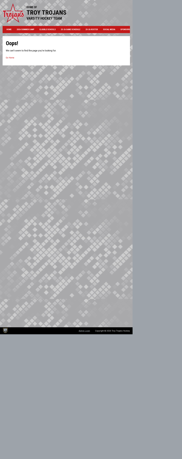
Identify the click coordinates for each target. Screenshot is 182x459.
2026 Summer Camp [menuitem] (25, 29)
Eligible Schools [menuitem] (47, 29)
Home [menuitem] (9, 29)
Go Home (10, 57)
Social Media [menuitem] (109, 29)
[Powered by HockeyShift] (5, 330)
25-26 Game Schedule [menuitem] (70, 29)
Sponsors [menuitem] (125, 29)
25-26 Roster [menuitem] (92, 29)
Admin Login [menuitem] (84, 331)
